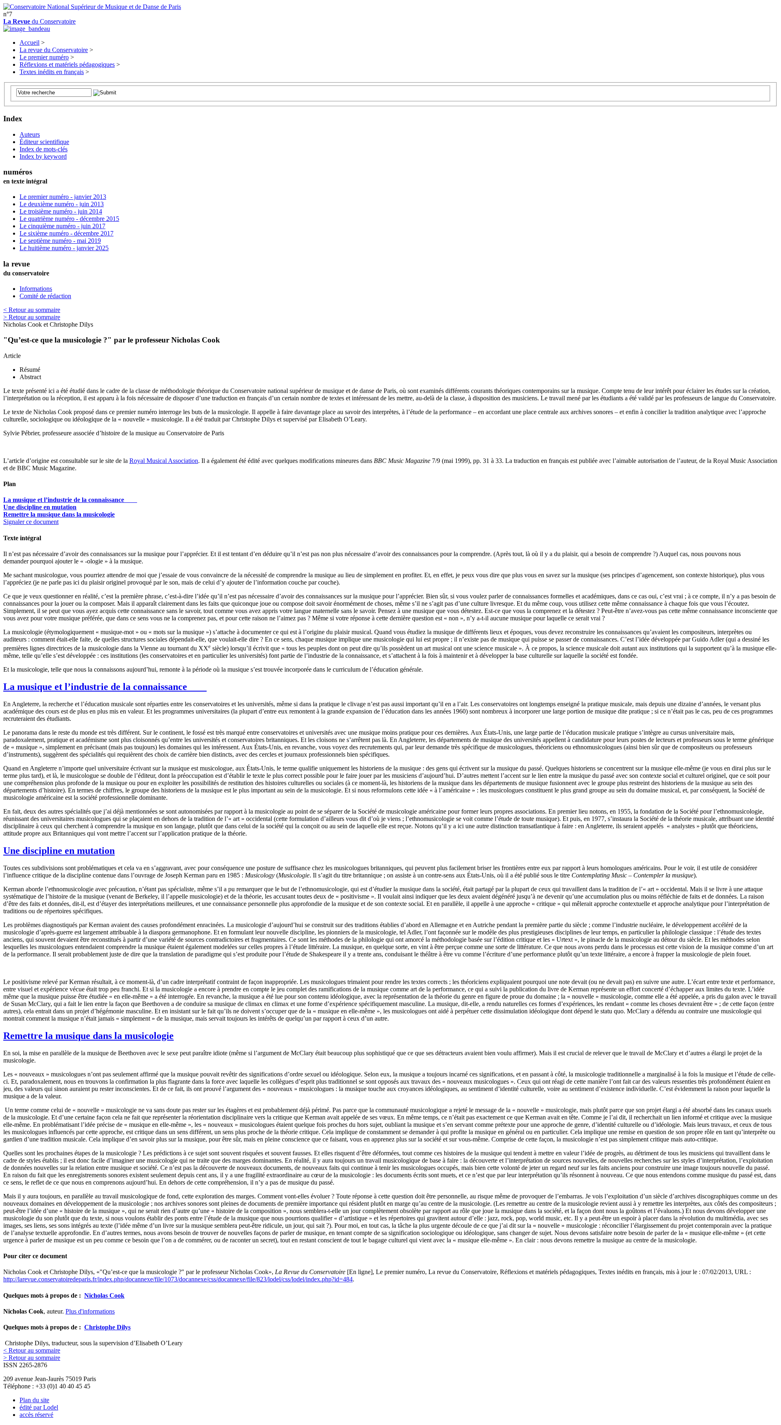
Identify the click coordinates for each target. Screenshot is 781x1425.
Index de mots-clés (44, 149)
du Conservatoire (39, 21)
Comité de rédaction (45, 295)
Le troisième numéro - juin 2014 (61, 211)
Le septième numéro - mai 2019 (60, 240)
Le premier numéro (44, 57)
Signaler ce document (31, 521)
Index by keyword (43, 156)
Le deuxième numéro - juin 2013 (62, 204)
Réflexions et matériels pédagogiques (67, 64)
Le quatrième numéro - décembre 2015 (69, 218)
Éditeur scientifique (44, 141)
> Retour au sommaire (31, 317)
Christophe (107, 1327)
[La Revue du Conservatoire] (26, 28)
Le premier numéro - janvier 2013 (63, 196)
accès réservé (36, 1414)
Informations (36, 288)
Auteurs (30, 134)
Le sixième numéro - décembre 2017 (66, 233)
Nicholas (104, 1295)
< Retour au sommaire (31, 309)
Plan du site (34, 1400)
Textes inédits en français (52, 71)
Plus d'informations (90, 1311)
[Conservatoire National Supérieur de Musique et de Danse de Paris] (92, 6)
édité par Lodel (39, 1407)
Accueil (29, 42)
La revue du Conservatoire (54, 49)
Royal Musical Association (163, 460)
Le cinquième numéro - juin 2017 (62, 226)
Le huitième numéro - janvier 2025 (64, 247)
